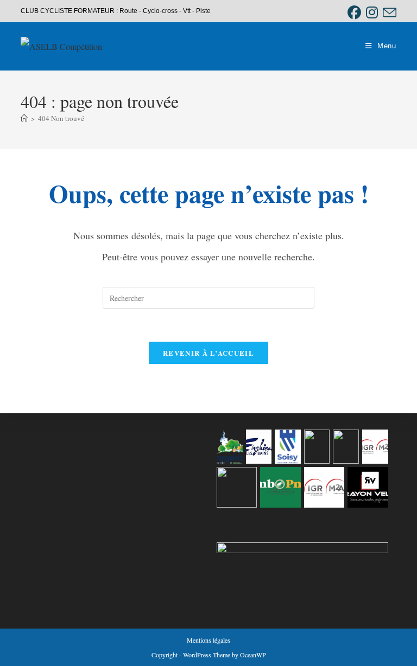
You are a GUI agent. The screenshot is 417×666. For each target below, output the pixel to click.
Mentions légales (208, 640)
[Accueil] (24, 118)
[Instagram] (371, 13)
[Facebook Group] (354, 13)
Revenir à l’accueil (208, 353)
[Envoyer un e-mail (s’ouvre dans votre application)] (388, 13)
